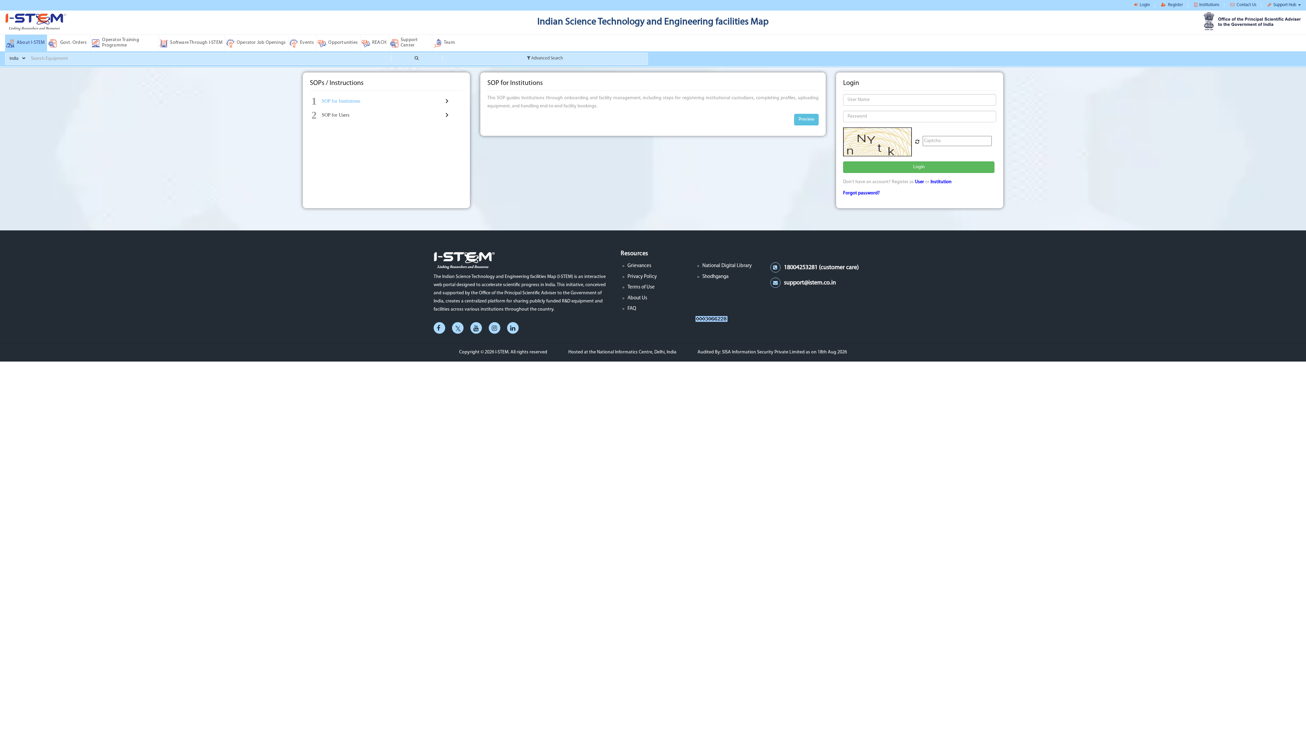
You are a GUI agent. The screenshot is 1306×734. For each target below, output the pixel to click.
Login (919, 167)
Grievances (639, 265)
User (919, 182)
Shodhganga (715, 276)
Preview (806, 119)
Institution (941, 182)
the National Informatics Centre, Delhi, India (632, 352)
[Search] (416, 58)
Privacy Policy (642, 276)
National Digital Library (727, 265)
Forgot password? (861, 193)
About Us (637, 298)
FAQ (631, 308)
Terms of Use (641, 287)
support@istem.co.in (810, 283)
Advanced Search (546, 58)
